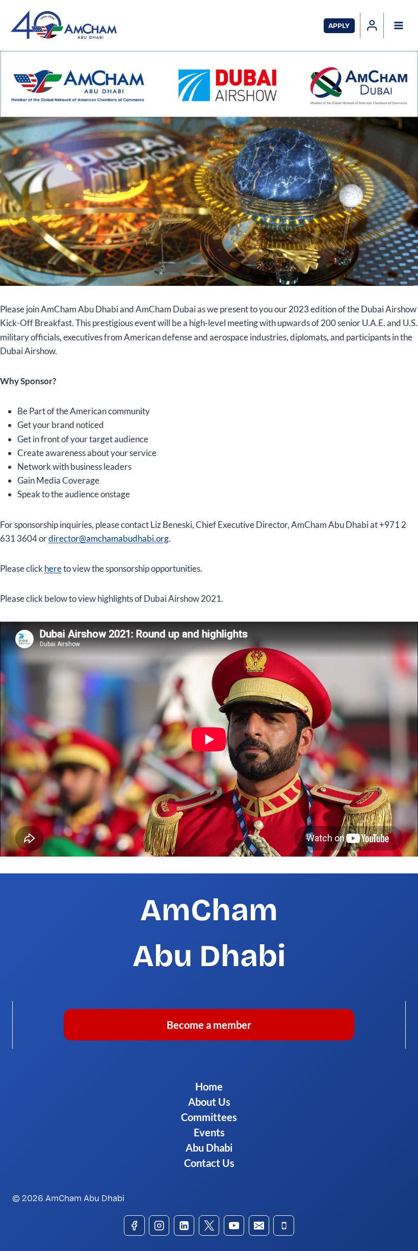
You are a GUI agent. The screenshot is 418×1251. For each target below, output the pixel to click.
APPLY (339, 25)
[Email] (259, 1225)
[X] (209, 1225)
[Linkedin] (184, 1225)
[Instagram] (159, 1225)
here (53, 568)
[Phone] (283, 1225)
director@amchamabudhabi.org (108, 538)
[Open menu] (398, 25)
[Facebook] (134, 1225)
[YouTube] (234, 1225)
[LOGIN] (372, 25)
